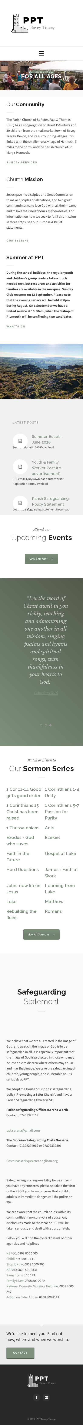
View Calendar (38, 559)
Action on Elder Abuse (22, 1297)
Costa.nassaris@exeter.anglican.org (32, 1161)
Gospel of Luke (60, 853)
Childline (12, 1259)
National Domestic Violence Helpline (32, 1286)
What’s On (16, 326)
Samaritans (14, 1275)
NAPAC (11, 1270)
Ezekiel (52, 837)
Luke (11, 901)
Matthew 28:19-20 (46, 716)
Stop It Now (14, 1264)
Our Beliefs (17, 240)
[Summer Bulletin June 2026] (20, 441)
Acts (49, 827)
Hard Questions (22, 869)
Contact (20, 1353)
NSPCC (11, 1253)
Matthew (54, 901)
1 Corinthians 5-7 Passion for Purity (62, 812)
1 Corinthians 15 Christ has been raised (22, 812)
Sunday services (21, 162)
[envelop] (46, 1397)
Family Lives (14, 1280)
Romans (53, 911)
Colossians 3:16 (46, 693)
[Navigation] (41, 53)
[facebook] (36, 1397)
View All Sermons (38, 934)
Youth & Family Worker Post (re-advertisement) (47, 468)
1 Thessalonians (22, 827)
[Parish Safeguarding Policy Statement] (20, 503)
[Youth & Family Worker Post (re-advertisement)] (20, 466)
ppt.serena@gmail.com (23, 1130)
